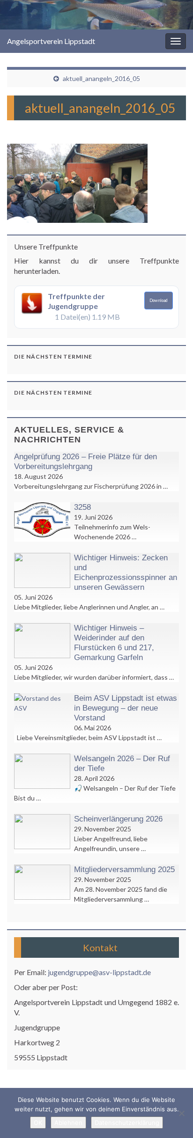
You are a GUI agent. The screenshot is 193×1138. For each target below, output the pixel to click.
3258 (82, 507)
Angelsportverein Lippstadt (51, 41)
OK (38, 1122)
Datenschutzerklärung (127, 1122)
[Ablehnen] (181, 1113)
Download (158, 300)
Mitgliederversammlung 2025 (124, 869)
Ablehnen (68, 1122)
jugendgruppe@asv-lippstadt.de (99, 972)
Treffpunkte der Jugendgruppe (76, 301)
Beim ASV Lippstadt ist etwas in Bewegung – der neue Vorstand (125, 708)
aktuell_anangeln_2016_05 (101, 78)
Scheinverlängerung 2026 (118, 819)
